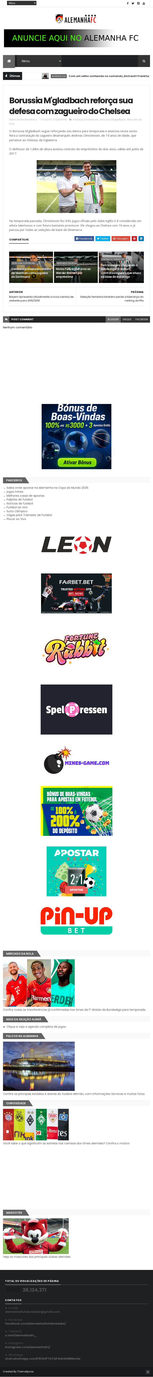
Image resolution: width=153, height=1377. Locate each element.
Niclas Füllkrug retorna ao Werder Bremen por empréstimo (73, 273)
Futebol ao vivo (17, 507)
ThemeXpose (25, 1371)
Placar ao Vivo (16, 519)
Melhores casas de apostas (25, 496)
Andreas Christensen (86, 119)
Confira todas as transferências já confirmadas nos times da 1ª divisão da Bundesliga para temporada (74, 1010)
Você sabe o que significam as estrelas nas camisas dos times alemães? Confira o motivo (66, 1143)
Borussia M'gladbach (113, 119)
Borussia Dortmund (23, 263)
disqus (127, 319)
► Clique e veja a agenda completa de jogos (34, 1027)
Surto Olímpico (17, 511)
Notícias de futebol (20, 503)
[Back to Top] (148, 1372)
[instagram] (138, 3)
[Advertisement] (76, 1177)
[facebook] (128, 3)
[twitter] (133, 3)
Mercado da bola (66, 263)
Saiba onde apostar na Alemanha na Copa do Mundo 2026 (47, 488)
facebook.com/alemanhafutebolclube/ (35, 1324)
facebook (141, 319)
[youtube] (144, 3)
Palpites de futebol (20, 499)
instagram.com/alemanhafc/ (27, 1347)
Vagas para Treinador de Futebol (29, 515)
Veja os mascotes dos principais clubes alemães (37, 1257)
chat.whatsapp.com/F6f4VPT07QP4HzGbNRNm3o (42, 1359)
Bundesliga (39, 76)
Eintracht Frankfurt (113, 259)
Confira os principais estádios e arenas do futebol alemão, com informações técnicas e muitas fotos (74, 1094)
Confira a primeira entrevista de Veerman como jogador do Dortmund (31, 273)
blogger (113, 319)
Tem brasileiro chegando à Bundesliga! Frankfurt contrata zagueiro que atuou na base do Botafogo (121, 271)
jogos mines (15, 492)
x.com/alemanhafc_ (20, 1335)
